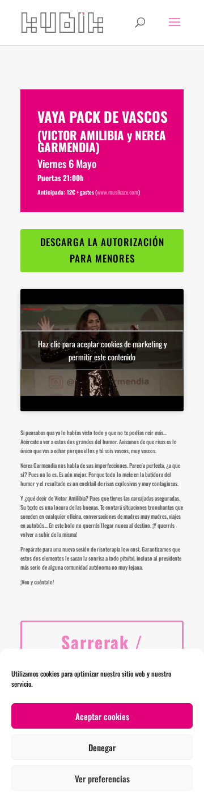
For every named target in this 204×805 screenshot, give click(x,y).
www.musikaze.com (117, 192)
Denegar (102, 747)
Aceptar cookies (102, 716)
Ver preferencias (102, 778)
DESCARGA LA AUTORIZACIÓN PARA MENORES (102, 250)
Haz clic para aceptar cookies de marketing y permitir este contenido (102, 350)
